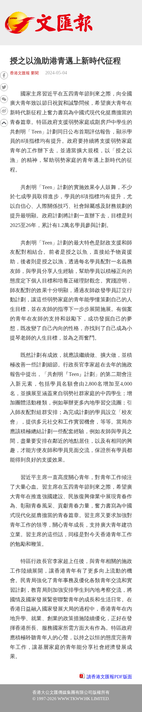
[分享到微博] (4, 111)
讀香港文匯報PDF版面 (109, 676)
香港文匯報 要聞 (24, 73)
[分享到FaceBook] (4, 75)
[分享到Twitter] (4, 87)
